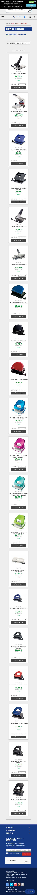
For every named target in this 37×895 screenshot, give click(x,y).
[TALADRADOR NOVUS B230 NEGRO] (18, 177)
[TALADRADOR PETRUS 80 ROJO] (18, 674)
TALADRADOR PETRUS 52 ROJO (18, 379)
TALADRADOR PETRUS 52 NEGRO (18, 341)
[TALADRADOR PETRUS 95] (18, 789)
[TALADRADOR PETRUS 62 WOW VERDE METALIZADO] (18, 521)
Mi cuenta (9, 833)
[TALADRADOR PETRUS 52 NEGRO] (18, 330)
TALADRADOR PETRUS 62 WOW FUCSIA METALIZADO (18, 456)
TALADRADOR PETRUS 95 (18, 799)
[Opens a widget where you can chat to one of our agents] (30, 891)
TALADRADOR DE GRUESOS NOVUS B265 (18, 74)
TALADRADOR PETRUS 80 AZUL (19, 608)
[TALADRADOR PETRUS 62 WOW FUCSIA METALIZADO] (18, 445)
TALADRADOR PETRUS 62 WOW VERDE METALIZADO (18, 532)
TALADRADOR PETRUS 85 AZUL (19, 723)
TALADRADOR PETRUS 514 (18, 264)
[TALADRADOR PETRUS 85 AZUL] (18, 712)
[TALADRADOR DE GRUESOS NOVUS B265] (18, 63)
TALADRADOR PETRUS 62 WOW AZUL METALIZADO (18, 418)
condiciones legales (18, 853)
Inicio (8, 23)
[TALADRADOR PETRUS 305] (18, 216)
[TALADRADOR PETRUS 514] (18, 254)
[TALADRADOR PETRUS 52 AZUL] (18, 292)
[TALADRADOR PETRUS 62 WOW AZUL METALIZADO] (18, 407)
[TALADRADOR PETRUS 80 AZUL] (18, 598)
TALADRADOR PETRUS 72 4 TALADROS (18, 571)
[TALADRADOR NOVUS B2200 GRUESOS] (18, 101)
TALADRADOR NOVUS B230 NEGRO (18, 189)
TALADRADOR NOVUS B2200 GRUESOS (18, 112)
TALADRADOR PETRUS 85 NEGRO (18, 762)
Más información (31, 6)
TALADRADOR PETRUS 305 (18, 226)
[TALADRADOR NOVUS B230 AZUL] (18, 139)
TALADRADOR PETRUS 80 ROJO (18, 685)
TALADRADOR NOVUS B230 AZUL (18, 150)
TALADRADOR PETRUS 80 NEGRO (18, 647)
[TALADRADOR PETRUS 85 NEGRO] (18, 751)
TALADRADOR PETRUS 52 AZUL (19, 303)
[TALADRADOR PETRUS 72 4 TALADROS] (18, 560)
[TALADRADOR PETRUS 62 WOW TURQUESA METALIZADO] (18, 483)
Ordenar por (11, 43)
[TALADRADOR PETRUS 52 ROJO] (18, 368)
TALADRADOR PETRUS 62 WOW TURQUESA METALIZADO (18, 494)
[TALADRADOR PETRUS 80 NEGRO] (18, 636)
